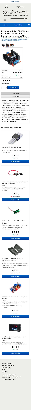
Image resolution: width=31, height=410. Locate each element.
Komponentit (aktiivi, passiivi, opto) (21, 37)
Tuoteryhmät (19, 25)
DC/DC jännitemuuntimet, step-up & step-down (14, 40)
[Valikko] (29, 25)
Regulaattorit (21, 39)
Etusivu (5, 25)
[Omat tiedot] (6, 7)
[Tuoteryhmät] (4, 19)
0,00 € (19, 77)
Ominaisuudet (15, 96)
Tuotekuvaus (15, 93)
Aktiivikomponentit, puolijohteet (9, 39)
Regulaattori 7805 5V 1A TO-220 (11, 147)
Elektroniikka (9, 37)
